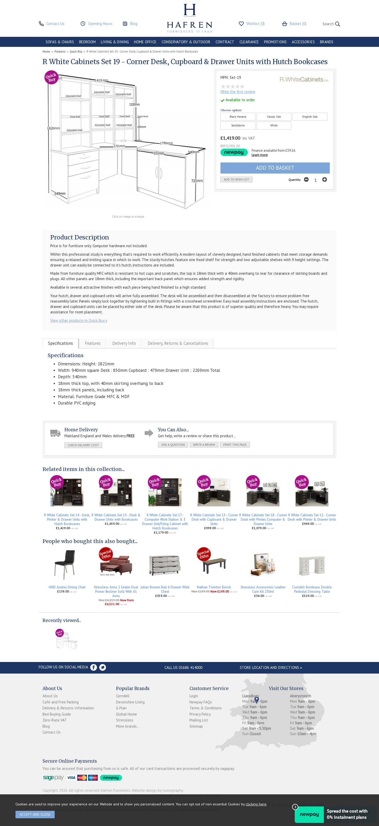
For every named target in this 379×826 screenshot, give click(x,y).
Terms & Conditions (206, 707)
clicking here (256, 804)
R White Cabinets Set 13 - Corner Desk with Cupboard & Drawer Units (214, 519)
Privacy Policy (200, 714)
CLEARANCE (249, 41)
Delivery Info (124, 343)
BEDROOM (87, 41)
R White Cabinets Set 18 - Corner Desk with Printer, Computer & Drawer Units (263, 519)
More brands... (127, 726)
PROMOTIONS (275, 41)
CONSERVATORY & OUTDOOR (186, 41)
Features (93, 343)
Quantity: (295, 180)
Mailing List (199, 720)
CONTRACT (225, 41)
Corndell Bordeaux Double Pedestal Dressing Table (312, 589)
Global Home (126, 714)
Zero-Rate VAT (55, 720)
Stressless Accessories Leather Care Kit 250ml (263, 589)
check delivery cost (83, 445)
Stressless (124, 720)
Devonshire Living (130, 702)
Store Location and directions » (271, 667)
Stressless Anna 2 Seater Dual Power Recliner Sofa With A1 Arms (116, 591)
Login (194, 695)
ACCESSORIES (303, 41)
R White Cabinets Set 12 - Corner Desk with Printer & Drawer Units (312, 517)
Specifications (60, 343)
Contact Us (52, 732)
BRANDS (326, 41)
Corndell (122, 695)
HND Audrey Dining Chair (67, 587)
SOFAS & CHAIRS (60, 41)
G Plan (121, 707)
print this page (234, 444)
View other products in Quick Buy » (78, 320)
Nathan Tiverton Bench (214, 587)
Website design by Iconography (157, 790)
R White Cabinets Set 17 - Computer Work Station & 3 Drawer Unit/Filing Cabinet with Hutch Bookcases (165, 521)
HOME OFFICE (145, 41)
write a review (204, 444)
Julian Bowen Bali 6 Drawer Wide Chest (165, 589)
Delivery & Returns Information (68, 707)
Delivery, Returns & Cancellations (178, 343)
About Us (50, 695)
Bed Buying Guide (57, 714)
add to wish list (236, 179)
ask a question (173, 444)
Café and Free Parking (61, 702)
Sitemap (196, 726)
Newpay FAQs (201, 702)
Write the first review (237, 91)
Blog (46, 726)
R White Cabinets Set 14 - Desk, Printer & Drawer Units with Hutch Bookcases (67, 519)
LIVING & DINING (115, 41)
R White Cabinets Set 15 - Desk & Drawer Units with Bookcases (116, 517)
